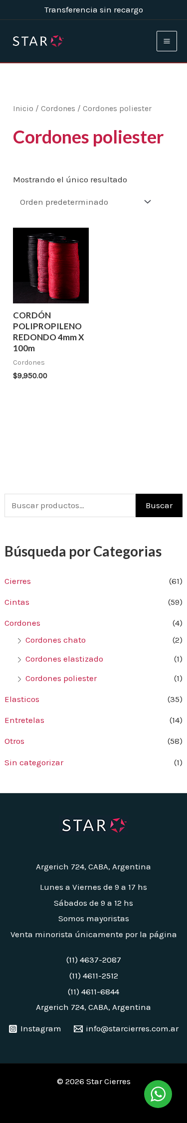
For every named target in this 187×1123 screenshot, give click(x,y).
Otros (14, 741)
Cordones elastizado (64, 659)
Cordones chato (55, 640)
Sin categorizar (33, 762)
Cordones (22, 623)
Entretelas (24, 720)
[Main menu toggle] (167, 41)
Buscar (159, 505)
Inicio (23, 108)
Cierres (17, 581)
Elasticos (21, 699)
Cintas (16, 602)
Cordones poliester (61, 678)
